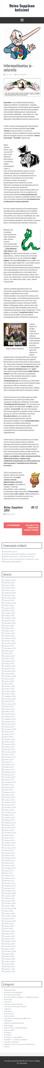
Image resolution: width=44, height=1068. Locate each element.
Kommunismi (9, 1014)
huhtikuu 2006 (9, 962)
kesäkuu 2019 (9, 712)
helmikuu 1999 (9, 969)
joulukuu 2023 (9, 600)
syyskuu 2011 (9, 871)
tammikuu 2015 (10, 828)
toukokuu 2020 (9, 691)
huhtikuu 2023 (9, 616)
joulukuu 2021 (9, 646)
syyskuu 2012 (9, 863)
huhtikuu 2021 (9, 664)
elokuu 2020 (8, 684)
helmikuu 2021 (9, 669)
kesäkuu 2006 (9, 956)
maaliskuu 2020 (10, 696)
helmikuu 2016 (9, 805)
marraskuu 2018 (10, 729)
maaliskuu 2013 (10, 858)
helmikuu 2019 (9, 722)
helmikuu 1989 (9, 972)
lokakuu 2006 (9, 954)
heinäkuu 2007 (9, 931)
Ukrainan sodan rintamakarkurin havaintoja (19, 554)
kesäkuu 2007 (9, 934)
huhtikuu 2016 (9, 800)
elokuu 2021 (8, 653)
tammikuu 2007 (10, 946)
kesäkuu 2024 (9, 585)
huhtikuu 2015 (9, 820)
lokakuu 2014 (9, 835)
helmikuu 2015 (9, 825)
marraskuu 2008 (10, 908)
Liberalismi (8, 1021)
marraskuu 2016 (10, 782)
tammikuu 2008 (10, 916)
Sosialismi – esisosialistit (13, 1037)
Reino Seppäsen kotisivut (22, 7)
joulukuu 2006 (9, 949)
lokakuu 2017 (9, 759)
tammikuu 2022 (10, 643)
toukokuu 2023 (9, 613)
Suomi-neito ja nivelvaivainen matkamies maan (21, 559)
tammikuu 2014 (10, 848)
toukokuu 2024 (9, 588)
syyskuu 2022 (9, 628)
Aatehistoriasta (10, 990)
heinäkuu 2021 (9, 656)
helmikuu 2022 (9, 641)
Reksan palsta (10, 514)
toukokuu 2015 (9, 818)
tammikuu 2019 (10, 724)
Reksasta (7, 1032)
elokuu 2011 (8, 873)
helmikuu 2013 (9, 860)
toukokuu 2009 (9, 896)
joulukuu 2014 (9, 830)
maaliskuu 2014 (10, 843)
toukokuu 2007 (9, 936)
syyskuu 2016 (9, 787)
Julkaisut (7, 1009)
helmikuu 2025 (9, 583)
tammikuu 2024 (10, 598)
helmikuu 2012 (9, 866)
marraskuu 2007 (10, 921)
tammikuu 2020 (10, 699)
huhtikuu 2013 (9, 855)
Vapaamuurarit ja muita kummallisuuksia (19, 1044)
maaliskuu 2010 (10, 886)
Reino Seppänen (21, 74)
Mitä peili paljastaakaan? (13, 562)
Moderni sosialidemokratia (14, 1023)
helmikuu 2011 (9, 881)
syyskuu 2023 (9, 608)
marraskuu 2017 (10, 757)
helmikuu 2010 (9, 888)
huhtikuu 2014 (9, 840)
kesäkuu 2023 (9, 610)
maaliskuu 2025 (10, 580)
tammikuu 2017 (10, 777)
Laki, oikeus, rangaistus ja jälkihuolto (17, 1018)
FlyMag (37, 1061)
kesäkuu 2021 (9, 658)
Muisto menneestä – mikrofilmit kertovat (19, 557)
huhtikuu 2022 (9, 636)
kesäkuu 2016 (9, 795)
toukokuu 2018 (9, 744)
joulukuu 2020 (9, 674)
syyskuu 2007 (9, 926)
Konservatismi (9, 1016)
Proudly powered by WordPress (15, 1061)
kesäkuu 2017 (9, 767)
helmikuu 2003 (9, 967)
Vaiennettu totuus (10, 552)
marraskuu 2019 (10, 704)
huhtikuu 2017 (9, 770)
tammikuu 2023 (10, 623)
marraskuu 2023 (10, 603)
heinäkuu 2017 (9, 765)
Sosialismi (8, 1035)
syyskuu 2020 (9, 681)
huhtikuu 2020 (9, 694)
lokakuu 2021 (9, 651)
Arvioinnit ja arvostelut (12, 995)
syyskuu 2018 (9, 734)
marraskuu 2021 (10, 648)
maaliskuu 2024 (10, 593)
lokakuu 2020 (9, 679)
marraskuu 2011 (10, 868)
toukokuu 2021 (9, 661)
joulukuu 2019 (9, 701)
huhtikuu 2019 (9, 717)
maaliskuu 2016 (10, 802)
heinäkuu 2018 (9, 739)
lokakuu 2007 (9, 924)
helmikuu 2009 (9, 901)
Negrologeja (8, 1025)
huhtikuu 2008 (9, 914)
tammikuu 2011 (10, 883)
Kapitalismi (8, 1011)
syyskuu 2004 (9, 964)
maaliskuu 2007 (10, 941)
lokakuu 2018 (9, 732)
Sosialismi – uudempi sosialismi (16, 1040)
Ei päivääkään (12, 525)
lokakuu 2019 (9, 706)
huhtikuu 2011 (9, 876)
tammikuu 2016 (10, 807)
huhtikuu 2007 (9, 939)
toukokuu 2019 (9, 714)
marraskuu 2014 (10, 833)
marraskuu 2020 (10, 676)
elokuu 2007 (8, 929)
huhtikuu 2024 (9, 590)
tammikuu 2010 (10, 891)
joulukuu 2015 (9, 810)
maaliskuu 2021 (10, 666)
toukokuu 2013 (9, 853)
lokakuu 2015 (9, 815)
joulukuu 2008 (9, 906)
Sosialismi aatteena (11, 1042)
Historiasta (8, 999)
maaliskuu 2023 (10, 618)
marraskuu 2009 (10, 893)
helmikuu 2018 (9, 749)
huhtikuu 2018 (9, 747)
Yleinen (7, 1047)
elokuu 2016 (8, 790)
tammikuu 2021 (10, 671)
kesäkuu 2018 (9, 742)
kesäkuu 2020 (9, 689)
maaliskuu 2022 (10, 638)
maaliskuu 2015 (10, 823)
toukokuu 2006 (9, 959)
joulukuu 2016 (9, 780)
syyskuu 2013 (9, 850)
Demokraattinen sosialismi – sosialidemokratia (21, 997)
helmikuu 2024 (9, 595)
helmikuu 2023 (9, 621)
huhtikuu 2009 (9, 898)
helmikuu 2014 (9, 845)
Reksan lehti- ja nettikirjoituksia (15, 1028)
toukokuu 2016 (9, 797)
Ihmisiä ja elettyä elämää (13, 1004)
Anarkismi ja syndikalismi (13, 992)
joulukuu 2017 (9, 754)
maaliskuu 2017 (10, 772)
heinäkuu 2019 (9, 709)
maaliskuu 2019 (10, 719)
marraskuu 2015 (10, 813)
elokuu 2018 (8, 737)
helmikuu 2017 (9, 775)
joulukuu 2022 (9, 626)
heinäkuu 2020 (9, 686)
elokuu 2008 (8, 911)
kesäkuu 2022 (9, 631)
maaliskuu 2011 (10, 878)
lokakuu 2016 (9, 785)
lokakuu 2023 (9, 605)
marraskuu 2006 (10, 951)
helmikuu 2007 (9, 944)
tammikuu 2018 (10, 752)
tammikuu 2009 (10, 903)
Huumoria (7, 1002)
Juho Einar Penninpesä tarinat (15, 1007)
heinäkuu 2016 (9, 792)
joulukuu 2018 (9, 727)
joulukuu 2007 (9, 919)
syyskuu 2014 (9, 838)
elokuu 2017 (8, 762)
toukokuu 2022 (9, 633)
